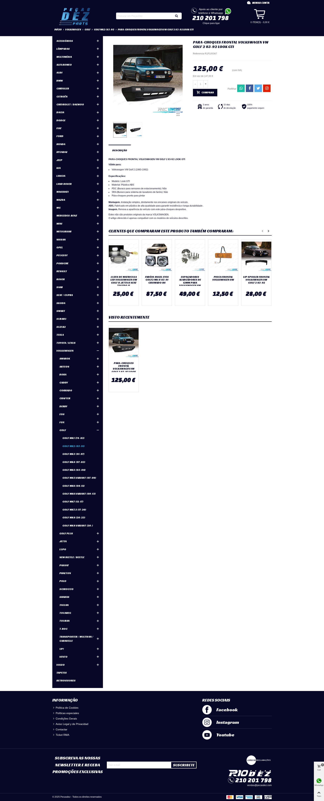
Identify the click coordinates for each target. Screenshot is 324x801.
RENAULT (61, 271)
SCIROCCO (66, 589)
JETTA (63, 541)
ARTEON (64, 366)
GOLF (62, 430)
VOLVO (60, 664)
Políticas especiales (67, 713)
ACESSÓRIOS (64, 41)
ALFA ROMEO (64, 64)
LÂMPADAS (63, 48)
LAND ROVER (64, 184)
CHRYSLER (62, 88)
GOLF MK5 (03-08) (74, 470)
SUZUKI (61, 327)
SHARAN (64, 597)
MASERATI (62, 191)
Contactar (61, 729)
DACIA (60, 112)
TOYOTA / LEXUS (66, 342)
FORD (59, 136)
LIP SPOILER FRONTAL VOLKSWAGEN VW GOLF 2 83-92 (256, 279)
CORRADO (65, 390)
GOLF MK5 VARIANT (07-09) (79, 477)
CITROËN (62, 96)
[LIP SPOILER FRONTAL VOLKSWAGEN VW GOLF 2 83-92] (256, 257)
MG (58, 207)
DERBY (63, 406)
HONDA (60, 144)
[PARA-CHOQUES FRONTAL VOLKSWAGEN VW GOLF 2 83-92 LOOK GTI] (178, 114)
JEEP (59, 160)
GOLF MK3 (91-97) (73, 454)
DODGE (60, 120)
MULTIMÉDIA (64, 56)
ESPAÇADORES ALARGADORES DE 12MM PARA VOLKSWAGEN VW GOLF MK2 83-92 (190, 282)
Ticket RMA (62, 734)
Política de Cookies (67, 707)
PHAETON (65, 573)
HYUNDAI (61, 152)
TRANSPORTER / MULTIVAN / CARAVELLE (76, 638)
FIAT (59, 128)
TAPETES (61, 672)
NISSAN (61, 239)
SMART (60, 311)
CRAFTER (64, 398)
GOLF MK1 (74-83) (73, 438)
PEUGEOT (62, 255)
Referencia (198, 53)
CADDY (63, 382)
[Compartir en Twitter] (258, 88)
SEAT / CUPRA (64, 295)
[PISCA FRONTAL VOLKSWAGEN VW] (223, 257)
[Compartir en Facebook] (249, 88)
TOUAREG (65, 613)
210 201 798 (210, 17)
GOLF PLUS (66, 533)
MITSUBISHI (63, 231)
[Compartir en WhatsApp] (241, 88)
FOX (61, 422)
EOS (61, 414)
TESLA (60, 334)
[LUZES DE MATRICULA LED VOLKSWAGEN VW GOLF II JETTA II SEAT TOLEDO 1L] (124, 257)
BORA (62, 374)
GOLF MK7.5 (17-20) (74, 509)
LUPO (62, 549)
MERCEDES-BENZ (66, 215)
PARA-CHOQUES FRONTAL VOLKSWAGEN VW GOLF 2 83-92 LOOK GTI (124, 369)
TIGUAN (64, 605)
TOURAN (64, 620)
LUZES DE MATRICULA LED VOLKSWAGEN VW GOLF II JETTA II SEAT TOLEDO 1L (123, 281)
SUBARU (61, 318)
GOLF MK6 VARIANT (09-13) (79, 493)
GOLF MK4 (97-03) (73, 462)
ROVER (60, 279)
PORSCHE (62, 263)
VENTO (63, 656)
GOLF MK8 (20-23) (73, 517)
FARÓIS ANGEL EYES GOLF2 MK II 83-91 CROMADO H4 (157, 279)
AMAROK (64, 358)
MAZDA (60, 199)
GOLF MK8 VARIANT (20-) (77, 525)
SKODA (60, 303)
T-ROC (63, 628)
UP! (61, 649)
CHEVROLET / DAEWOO (70, 104)
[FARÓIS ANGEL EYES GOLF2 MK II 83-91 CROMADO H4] (157, 257)
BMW (59, 80)
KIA (58, 168)
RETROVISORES (66, 680)
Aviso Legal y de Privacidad (72, 723)
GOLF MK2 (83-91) (73, 446)
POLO (62, 581)
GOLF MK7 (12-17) (72, 501)
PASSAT (64, 565)
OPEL (59, 247)
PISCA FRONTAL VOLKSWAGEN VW (223, 278)
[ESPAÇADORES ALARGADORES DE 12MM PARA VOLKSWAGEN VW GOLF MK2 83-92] (190, 257)
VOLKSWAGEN (65, 350)
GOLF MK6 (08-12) (73, 485)
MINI (59, 223)
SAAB (59, 287)
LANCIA (60, 175)
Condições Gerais (66, 718)
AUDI (59, 72)
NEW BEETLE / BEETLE (71, 557)
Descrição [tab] (119, 150)
